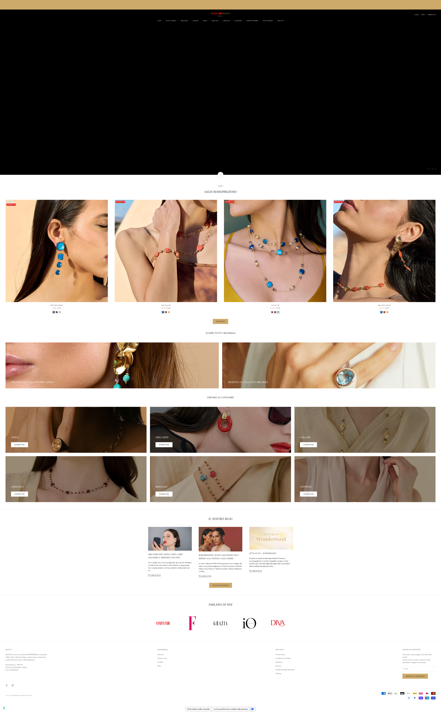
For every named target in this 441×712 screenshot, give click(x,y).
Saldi (159, 21)
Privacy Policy (280, 654)
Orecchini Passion (384, 305)
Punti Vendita (268, 21)
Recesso (278, 666)
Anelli (205, 21)
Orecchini (184, 21)
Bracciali (215, 21)
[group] (220, 92)
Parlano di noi (162, 658)
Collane (195, 21)
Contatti (160, 662)
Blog (159, 666)
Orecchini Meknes (56, 305)
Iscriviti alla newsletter (415, 676)
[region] (220, 92)
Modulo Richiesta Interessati (285, 670)
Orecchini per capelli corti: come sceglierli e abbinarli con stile (165, 556)
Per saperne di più (154, 575)
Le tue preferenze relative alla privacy (231, 709)
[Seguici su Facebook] (7, 685)
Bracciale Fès (166, 305)
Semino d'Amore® (252, 21)
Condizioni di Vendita (283, 658)
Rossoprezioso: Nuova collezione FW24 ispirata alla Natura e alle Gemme (219, 557)
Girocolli (226, 21)
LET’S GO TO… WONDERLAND (262, 553)
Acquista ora (19, 445)
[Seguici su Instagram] (12, 685)
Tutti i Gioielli (171, 21)
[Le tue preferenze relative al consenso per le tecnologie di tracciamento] (4, 708)
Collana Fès (275, 305)
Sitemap (278, 673)
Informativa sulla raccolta (198, 709)
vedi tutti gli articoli (220, 585)
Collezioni (238, 21)
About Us (280, 21)
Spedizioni (279, 662)
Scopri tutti (220, 321)
